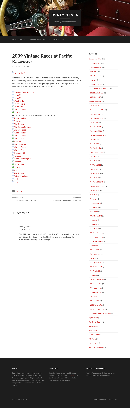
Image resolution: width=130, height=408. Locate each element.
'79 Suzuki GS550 (96, 241)
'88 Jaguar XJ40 (95, 262)
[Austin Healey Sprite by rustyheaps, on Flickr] (21, 159)
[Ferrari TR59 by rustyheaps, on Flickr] (18, 73)
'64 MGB (93, 139)
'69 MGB (93, 195)
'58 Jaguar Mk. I (95, 114)
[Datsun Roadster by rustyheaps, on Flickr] (20, 176)
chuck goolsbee (25, 227)
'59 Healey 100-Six (96, 118)
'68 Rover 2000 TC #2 (97, 186)
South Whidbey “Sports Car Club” (24, 199)
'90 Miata (93, 275)
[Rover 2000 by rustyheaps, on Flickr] (18, 106)
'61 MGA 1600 (95, 127)
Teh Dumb (92, 339)
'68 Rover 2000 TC (96, 182)
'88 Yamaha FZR (96, 267)
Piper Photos (93, 318)
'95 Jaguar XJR (95, 288)
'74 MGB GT (94, 228)
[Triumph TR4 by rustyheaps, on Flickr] (18, 153)
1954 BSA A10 (95, 63)
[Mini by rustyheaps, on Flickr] (15, 179)
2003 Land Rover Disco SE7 (99, 89)
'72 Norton (94, 212)
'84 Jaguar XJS (95, 254)
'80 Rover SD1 (95, 245)
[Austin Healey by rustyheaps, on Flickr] (19, 118)
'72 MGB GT (94, 207)
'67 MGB (93, 156)
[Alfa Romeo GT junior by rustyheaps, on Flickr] (22, 127)
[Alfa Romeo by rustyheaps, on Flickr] (18, 124)
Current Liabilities (37, 39)
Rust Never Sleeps (95, 322)
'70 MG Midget (95, 203)
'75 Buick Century (96, 233)
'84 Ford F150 (95, 250)
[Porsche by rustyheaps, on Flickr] (16, 121)
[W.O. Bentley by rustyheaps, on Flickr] (18, 101)
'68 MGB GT (94, 178)
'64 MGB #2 (94, 144)
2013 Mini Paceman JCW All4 (100, 313)
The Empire (19, 191)
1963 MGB (94, 72)
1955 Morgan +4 (96, 67)
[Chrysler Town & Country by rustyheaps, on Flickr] (24, 92)
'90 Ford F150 (95, 271)
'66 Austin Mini (95, 148)
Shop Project (93, 330)
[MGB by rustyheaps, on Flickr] (15, 170)
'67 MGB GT (94, 161)
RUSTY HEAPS (65, 15)
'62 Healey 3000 (96, 131)
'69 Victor (93, 199)
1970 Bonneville (96, 76)
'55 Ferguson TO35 (97, 110)
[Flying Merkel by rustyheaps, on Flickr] (18, 104)
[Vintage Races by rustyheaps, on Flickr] (19, 109)
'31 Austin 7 (94, 105)
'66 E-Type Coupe (96, 152)
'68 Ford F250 (95, 169)
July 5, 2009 (16, 66)
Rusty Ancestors (94, 326)
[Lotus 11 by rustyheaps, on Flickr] (16, 95)
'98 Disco (93, 296)
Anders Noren (107, 400)
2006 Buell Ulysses (96, 93)
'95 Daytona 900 (96, 284)
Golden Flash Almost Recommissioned (67, 199)
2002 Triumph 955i (97, 309)
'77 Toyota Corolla (96, 237)
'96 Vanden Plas (95, 292)
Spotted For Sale (94, 335)
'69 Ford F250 (95, 190)
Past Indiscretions (56, 39)
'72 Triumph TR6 (96, 216)
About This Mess (18, 39)
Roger (26, 66)
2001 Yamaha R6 (96, 305)
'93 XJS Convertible (97, 279)
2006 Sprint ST (95, 97)
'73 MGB (93, 220)
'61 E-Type (94, 122)
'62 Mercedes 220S (97, 135)
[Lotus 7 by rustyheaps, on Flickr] (16, 167)
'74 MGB (93, 224)
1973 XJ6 (93, 80)
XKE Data (72, 375)
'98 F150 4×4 (95, 301)
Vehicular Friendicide (96, 347)
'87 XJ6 (92, 258)
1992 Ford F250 (95, 84)
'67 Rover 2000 (95, 165)
